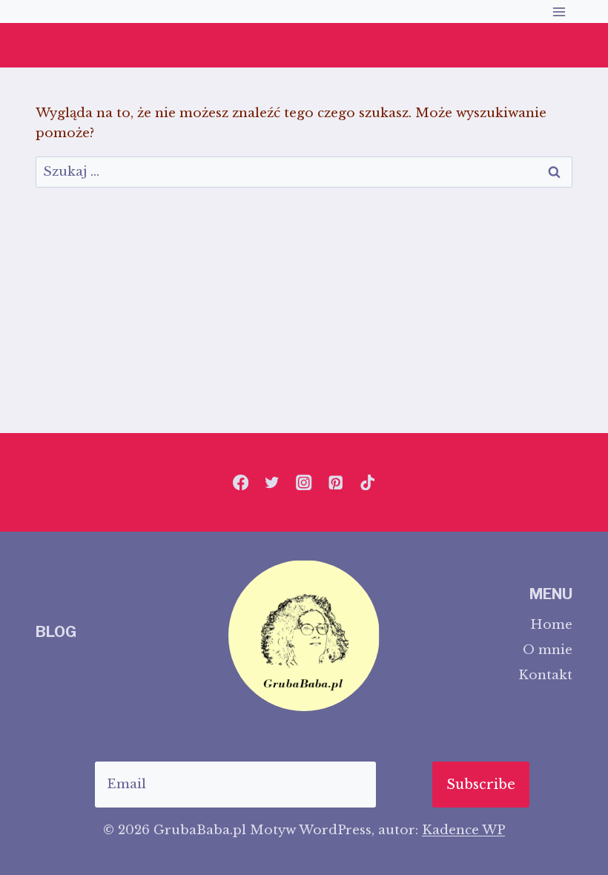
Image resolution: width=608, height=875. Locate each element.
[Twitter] (272, 482)
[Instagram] (304, 482)
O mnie (547, 650)
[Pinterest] (335, 482)
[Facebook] (241, 482)
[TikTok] (367, 482)
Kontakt (545, 675)
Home (551, 625)
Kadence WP (463, 830)
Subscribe (480, 784)
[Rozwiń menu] (558, 11)
